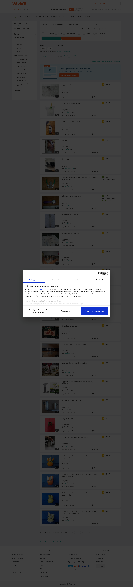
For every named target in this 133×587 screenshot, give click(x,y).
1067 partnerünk (36, 289)
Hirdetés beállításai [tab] (77, 280)
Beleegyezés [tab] (33, 280)
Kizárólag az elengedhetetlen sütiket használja (38, 311)
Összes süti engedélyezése (94, 311)
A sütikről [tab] (99, 280)
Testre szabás (65, 311)
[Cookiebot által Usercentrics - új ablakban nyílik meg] (99, 273)
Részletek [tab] (55, 280)
